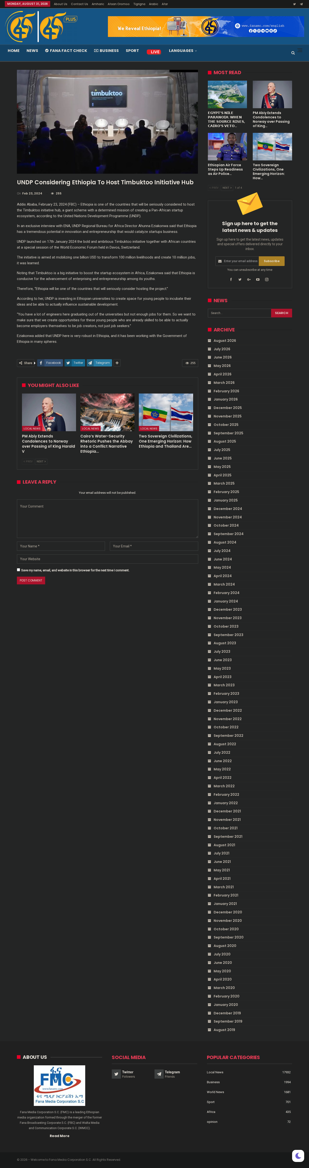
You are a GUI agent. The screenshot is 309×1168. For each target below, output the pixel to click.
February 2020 (226, 996)
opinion (212, 1122)
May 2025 (222, 466)
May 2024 (222, 567)
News (32, 50)
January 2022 (226, 803)
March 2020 (224, 987)
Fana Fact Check (68, 50)
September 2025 (228, 433)
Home (14, 50)
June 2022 (223, 761)
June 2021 (222, 861)
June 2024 (223, 559)
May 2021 (222, 870)
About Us (60, 4)
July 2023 (222, 651)
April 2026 (223, 374)
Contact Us (79, 4)
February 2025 (226, 491)
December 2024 (228, 508)
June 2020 (223, 962)
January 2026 (226, 399)
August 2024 (225, 542)
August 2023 (225, 643)
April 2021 (222, 878)
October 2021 (226, 828)
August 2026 (225, 340)
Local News (32, 428)
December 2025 (228, 407)
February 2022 (226, 794)
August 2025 (225, 441)
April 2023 (223, 676)
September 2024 (229, 533)
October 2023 (226, 626)
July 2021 (221, 853)
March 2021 (224, 887)
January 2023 (226, 702)
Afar (165, 4)
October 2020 (226, 929)
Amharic (98, 4)
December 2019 (227, 1013)
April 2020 (223, 979)
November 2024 (228, 517)
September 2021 (228, 836)
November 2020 (228, 920)
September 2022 (228, 735)
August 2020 (225, 945)
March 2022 (224, 786)
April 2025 (223, 475)
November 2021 (227, 819)
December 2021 (227, 811)
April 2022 (223, 777)
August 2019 (224, 1029)
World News (215, 1092)
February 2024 (226, 592)
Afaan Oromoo (119, 4)
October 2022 (226, 727)
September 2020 (229, 937)
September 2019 (228, 1021)
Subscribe (272, 261)
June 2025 (223, 458)
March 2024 (224, 584)
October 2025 (226, 424)
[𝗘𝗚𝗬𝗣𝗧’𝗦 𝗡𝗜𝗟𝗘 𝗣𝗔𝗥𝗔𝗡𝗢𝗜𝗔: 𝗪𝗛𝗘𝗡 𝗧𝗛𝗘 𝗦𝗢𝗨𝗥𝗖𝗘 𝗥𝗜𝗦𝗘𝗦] (227, 94)
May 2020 (222, 971)
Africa (211, 1112)
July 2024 (222, 550)
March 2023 (224, 685)
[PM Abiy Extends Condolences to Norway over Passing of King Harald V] (49, 412)
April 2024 (223, 575)
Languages (181, 50)
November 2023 (228, 618)
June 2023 (223, 660)
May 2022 (222, 769)
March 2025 (224, 483)
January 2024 (226, 601)
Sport (132, 50)
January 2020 (226, 1004)
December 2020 (228, 912)
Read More (60, 1135)
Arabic (153, 4)
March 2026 (224, 382)
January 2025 (226, 500)
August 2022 (225, 744)
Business (109, 50)
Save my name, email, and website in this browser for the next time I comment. (75, 570)
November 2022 (228, 719)
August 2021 (224, 845)
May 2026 (222, 365)
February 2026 (226, 391)
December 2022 (228, 710)
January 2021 (225, 903)
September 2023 (228, 634)
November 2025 (228, 416)
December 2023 (228, 609)
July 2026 (222, 349)
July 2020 (222, 954)
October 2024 (226, 525)
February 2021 (226, 895)
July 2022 (222, 752)
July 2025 (222, 449)
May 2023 (222, 668)
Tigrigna (139, 4)
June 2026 (223, 357)
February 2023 (226, 693)
